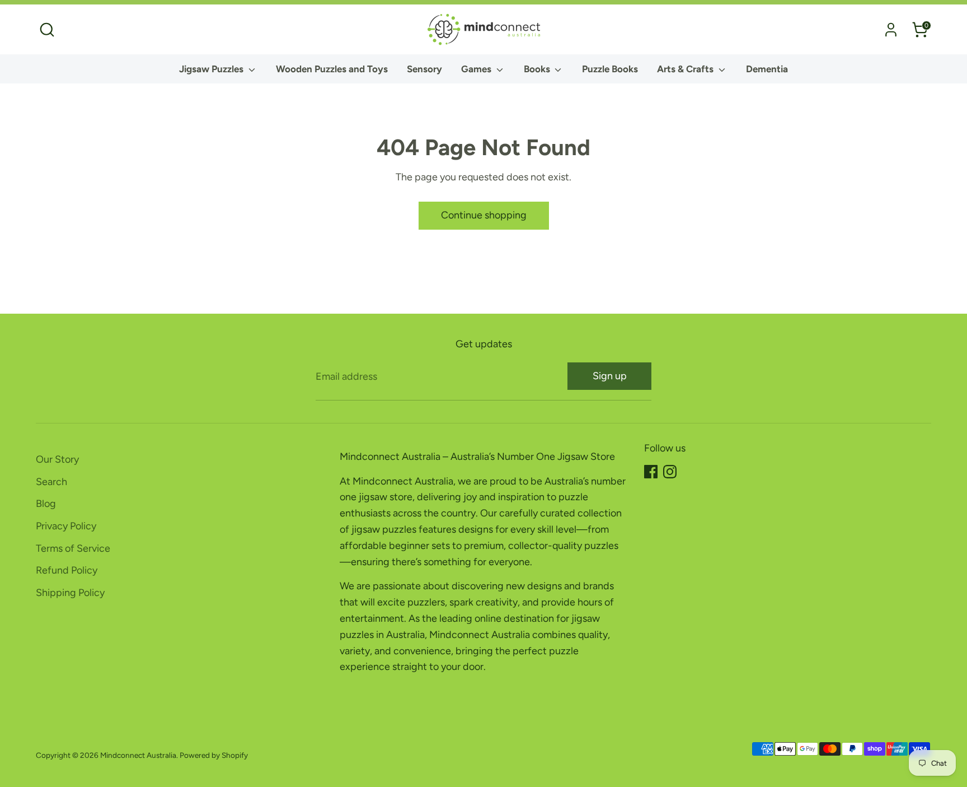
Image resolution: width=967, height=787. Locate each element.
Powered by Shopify (214, 755)
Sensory (424, 68)
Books (538, 68)
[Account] (891, 29)
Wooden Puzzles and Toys (332, 68)
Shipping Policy (70, 592)
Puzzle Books (610, 68)
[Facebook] (651, 471)
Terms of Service (73, 548)
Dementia (767, 68)
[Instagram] (670, 471)
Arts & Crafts (686, 68)
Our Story (57, 459)
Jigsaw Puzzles (212, 68)
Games (477, 68)
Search (51, 482)
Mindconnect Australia (138, 755)
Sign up (610, 376)
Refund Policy (66, 570)
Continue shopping (484, 215)
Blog (46, 503)
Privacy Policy (66, 526)
